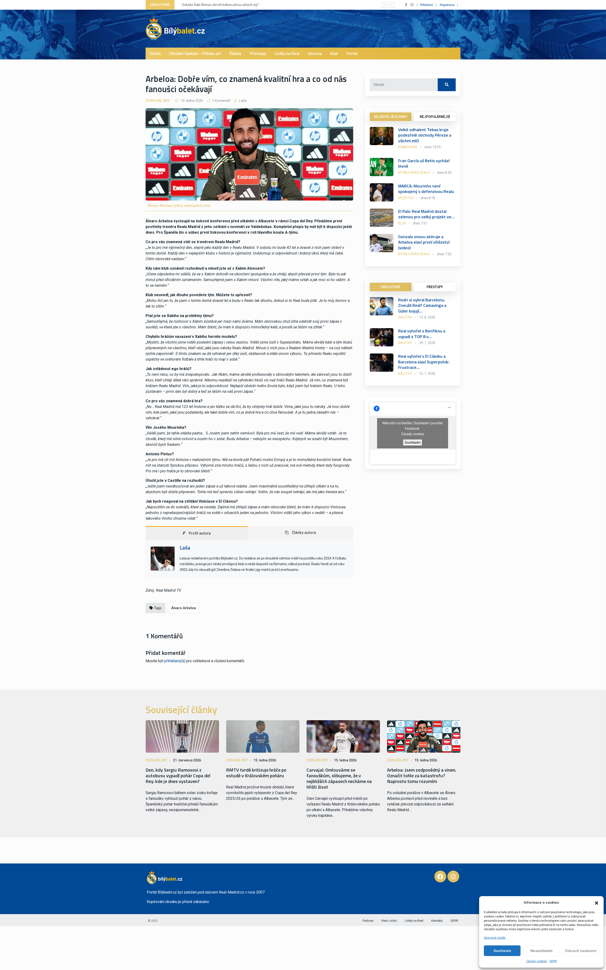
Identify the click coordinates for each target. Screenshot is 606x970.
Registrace (447, 5)
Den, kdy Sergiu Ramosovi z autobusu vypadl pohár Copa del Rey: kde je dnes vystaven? (178, 775)
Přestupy (258, 53)
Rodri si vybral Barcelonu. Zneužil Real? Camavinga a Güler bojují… (422, 305)
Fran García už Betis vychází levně (424, 163)
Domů (155, 53)
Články (235, 53)
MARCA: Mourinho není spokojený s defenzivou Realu (426, 189)
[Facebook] (440, 876)
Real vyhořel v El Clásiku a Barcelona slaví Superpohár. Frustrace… (424, 362)
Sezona (315, 53)
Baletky (405, 317)
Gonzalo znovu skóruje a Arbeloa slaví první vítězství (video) (424, 242)
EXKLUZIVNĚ (390, 287)
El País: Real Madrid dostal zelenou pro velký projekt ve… (426, 214)
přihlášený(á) (174, 661)
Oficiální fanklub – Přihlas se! (195, 53)
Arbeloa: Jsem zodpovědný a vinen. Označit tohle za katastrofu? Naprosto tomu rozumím (421, 775)
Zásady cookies (536, 961)
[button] (596, 902)
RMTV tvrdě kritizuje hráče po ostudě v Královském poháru (256, 772)
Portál (352, 53)
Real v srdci (389, 920)
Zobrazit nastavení (580, 951)
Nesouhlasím (541, 951)
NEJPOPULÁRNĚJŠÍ (435, 117)
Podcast (368, 920)
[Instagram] (453, 876)
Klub (334, 53)
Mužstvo (406, 198)
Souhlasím (502, 951)
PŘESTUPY (435, 287)
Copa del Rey (157, 100)
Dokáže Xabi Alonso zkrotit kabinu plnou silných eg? (218, 5)
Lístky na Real (287, 53)
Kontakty (437, 920)
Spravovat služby (495, 937)
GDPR (553, 961)
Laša (242, 100)
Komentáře (408, 147)
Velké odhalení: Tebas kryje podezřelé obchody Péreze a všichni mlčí (424, 135)
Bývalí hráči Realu (414, 172)
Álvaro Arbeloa (183, 608)
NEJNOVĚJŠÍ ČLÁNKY (390, 117)
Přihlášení (426, 5)
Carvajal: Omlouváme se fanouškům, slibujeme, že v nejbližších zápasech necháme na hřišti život (339, 778)
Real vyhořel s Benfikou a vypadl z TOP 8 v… (421, 334)
